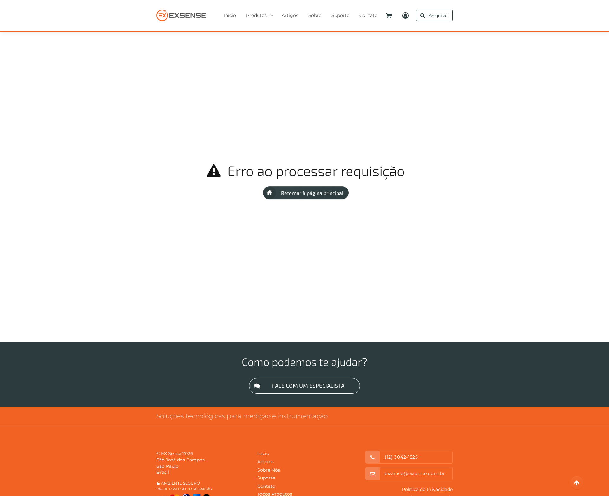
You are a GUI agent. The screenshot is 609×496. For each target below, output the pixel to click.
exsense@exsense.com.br (415, 473)
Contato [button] (368, 15)
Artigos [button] (290, 15)
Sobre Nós (268, 470)
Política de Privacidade (427, 489)
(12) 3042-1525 (401, 457)
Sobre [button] (314, 15)
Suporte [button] (340, 15)
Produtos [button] (256, 15)
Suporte (266, 478)
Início (263, 453)
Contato (266, 486)
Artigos (265, 462)
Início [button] (230, 15)
